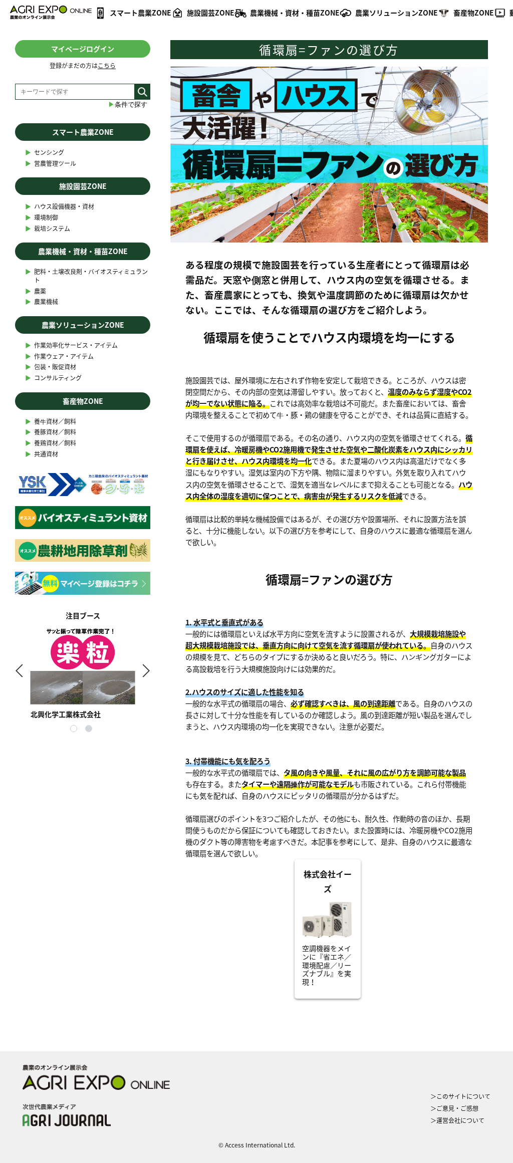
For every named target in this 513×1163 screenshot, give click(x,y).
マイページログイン (82, 49)
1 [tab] (75, 730)
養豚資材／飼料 (50, 432)
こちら (107, 65)
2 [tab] (90, 730)
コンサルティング (53, 378)
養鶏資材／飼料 (50, 443)
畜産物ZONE (473, 13)
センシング (44, 152)
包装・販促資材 (50, 367)
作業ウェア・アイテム (59, 356)
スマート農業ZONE (140, 13)
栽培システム (47, 228)
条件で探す (127, 104)
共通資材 (41, 454)
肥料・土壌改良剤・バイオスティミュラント (86, 276)
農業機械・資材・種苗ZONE (295, 13)
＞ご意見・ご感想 (454, 1108)
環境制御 (41, 217)
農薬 (35, 291)
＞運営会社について (457, 1120)
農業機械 (41, 302)
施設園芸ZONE (210, 13)
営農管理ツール (50, 163)
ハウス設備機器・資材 (59, 206)
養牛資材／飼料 (50, 421)
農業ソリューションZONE (396, 13)
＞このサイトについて (460, 1096)
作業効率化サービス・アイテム (71, 345)
